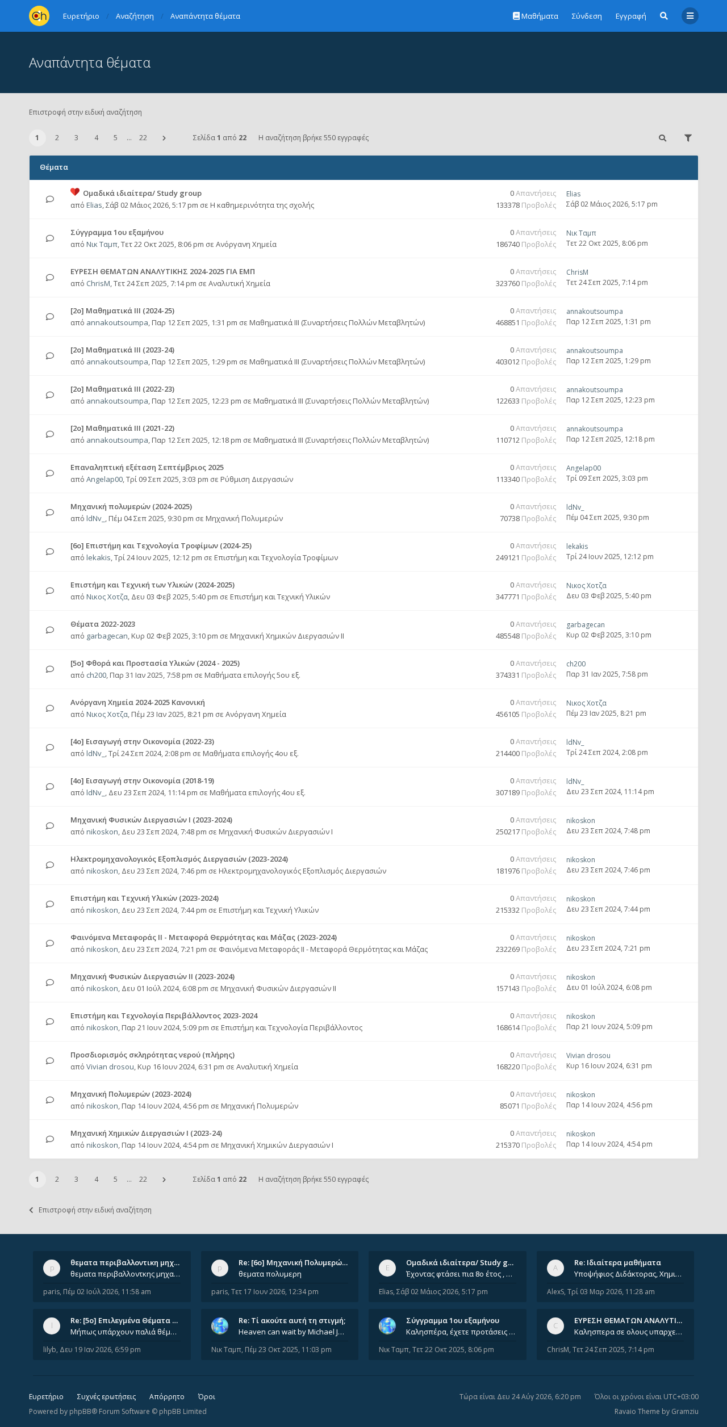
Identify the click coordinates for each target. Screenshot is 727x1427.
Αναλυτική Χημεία (239, 283)
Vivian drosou (110, 1066)
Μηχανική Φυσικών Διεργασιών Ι (276, 831)
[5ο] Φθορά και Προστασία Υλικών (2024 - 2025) (155, 663)
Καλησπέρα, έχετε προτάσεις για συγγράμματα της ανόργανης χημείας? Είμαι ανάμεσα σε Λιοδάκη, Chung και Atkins (461, 1332)
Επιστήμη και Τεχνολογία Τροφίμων (276, 557)
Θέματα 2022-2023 (102, 624)
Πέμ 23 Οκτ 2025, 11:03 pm (288, 1349)
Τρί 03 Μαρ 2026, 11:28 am (611, 1291)
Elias (94, 205)
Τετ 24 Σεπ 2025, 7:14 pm (613, 1349)
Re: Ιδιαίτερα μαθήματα (617, 1262)
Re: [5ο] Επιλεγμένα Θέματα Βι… (127, 1320)
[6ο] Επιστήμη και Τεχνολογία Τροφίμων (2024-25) (161, 545)
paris (51, 1291)
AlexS (555, 1291)
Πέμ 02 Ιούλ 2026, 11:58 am (107, 1291)
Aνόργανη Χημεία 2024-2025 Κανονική (137, 702)
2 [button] (57, 137)
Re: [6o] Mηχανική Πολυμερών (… (297, 1262)
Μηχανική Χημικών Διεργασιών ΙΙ (287, 636)
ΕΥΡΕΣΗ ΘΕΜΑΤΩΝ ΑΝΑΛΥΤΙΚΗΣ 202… (642, 1320)
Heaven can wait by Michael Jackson (294, 1332)
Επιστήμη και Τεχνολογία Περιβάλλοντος (291, 1027)
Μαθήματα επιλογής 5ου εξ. (252, 675)
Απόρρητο (167, 1396)
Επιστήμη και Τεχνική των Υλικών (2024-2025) (152, 585)
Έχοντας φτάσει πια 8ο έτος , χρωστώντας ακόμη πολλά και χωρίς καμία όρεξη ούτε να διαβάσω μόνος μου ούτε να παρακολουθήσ (461, 1274)
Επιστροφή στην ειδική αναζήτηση (85, 112)
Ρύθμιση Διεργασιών (256, 479)
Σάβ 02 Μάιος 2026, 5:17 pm (442, 1291)
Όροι (206, 1396)
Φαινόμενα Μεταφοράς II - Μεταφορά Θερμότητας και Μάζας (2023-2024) (203, 937)
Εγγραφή (631, 16)
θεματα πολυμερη (270, 1274)
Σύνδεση (587, 16)
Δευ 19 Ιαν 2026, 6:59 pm (100, 1349)
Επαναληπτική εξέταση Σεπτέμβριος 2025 (147, 467)
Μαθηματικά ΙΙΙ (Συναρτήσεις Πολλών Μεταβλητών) (337, 322)
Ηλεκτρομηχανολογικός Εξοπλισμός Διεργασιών (302, 871)
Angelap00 (104, 479)
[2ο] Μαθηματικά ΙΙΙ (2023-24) (122, 350)
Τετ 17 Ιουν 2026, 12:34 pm (275, 1291)
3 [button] (76, 137)
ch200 (96, 675)
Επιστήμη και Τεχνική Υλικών (280, 596)
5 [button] (116, 137)
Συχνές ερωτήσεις (106, 1396)
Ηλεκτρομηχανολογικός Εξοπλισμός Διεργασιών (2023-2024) (179, 859)
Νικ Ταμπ (102, 244)
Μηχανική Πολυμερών (244, 518)
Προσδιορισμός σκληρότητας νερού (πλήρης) (152, 1055)
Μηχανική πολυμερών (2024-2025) (131, 506)
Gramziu (685, 1411)
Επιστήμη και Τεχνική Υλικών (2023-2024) (144, 898)
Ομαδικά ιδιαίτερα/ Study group (142, 193)
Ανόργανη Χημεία (246, 244)
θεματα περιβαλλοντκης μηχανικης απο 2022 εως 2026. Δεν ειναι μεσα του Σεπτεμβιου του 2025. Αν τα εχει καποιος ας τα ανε (125, 1274)
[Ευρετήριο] (39, 16)
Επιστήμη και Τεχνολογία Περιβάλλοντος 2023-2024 (163, 1015)
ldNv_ (95, 518)
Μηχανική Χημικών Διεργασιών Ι (277, 1145)
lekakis (98, 557)
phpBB (80, 1411)
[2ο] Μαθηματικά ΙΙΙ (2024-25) (122, 310)
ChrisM (98, 283)
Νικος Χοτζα (107, 596)
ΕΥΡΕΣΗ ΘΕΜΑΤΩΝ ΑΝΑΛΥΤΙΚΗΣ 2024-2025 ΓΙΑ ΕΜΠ (162, 271)
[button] (164, 138)
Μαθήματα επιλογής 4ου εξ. (251, 753)
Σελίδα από (219, 137)
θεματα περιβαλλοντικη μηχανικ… (132, 1262)
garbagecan (107, 636)
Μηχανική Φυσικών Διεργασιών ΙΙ (278, 988)
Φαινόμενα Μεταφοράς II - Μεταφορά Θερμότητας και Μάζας (323, 949)
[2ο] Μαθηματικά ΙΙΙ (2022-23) (122, 389)
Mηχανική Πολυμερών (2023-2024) (130, 1094)
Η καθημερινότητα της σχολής (262, 205)
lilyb (49, 1349)
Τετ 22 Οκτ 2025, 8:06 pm (453, 1349)
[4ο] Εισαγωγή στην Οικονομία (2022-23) (142, 741)
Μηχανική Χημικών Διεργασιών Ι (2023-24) (146, 1133)
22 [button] (143, 137)
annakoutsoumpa (117, 322)
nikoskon (102, 831)
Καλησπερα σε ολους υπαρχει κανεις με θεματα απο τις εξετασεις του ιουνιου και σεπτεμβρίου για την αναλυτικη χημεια (629, 1332)
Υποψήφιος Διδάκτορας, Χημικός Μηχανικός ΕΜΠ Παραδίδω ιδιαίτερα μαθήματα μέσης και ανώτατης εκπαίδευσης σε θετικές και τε (629, 1274)
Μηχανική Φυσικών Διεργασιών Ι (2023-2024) (151, 820)
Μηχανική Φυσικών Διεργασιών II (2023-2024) (152, 976)
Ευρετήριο (46, 1396)
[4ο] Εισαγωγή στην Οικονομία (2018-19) (142, 780)
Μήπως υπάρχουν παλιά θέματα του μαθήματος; (125, 1332)
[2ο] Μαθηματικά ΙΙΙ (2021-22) (122, 428)
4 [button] (96, 137)
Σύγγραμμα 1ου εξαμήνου (117, 232)
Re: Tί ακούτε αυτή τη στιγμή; (292, 1320)
